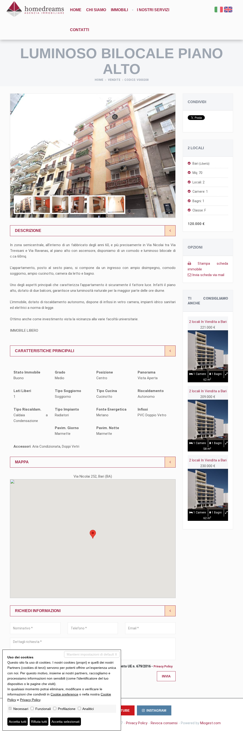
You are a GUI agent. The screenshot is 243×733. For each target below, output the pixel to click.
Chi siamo (96, 10)
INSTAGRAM (156, 710)
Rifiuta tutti (39, 721)
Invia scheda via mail (207, 275)
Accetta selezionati (65, 721)
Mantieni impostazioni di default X (92, 654)
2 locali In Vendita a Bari (208, 322)
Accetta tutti (17, 721)
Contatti (79, 30)
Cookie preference (64, 694)
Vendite (114, 79)
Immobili (119, 10)
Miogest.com (210, 723)
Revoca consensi (164, 723)
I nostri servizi (153, 10)
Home (75, 10)
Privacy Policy (163, 666)
